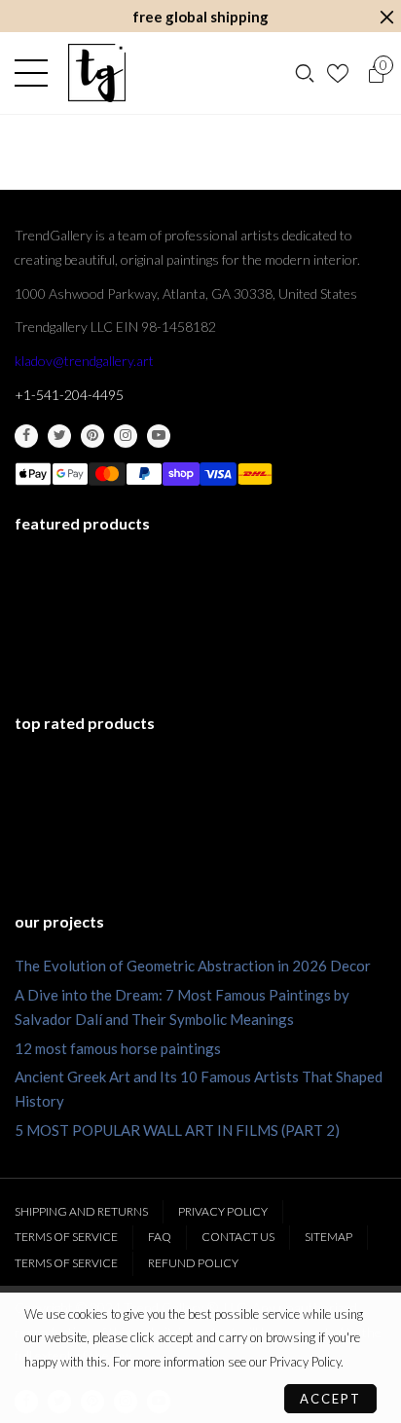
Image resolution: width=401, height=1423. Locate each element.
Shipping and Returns (81, 1211)
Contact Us (237, 1236)
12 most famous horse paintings (118, 1048)
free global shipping (200, 16)
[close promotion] (386, 17)
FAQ (159, 1236)
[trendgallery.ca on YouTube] (158, 436)
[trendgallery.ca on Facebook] (26, 436)
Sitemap (328, 1236)
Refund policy (193, 1263)
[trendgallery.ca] (96, 73)
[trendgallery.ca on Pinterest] (92, 436)
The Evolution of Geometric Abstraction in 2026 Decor (193, 965)
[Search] (304, 73)
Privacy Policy (223, 1211)
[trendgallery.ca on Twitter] (59, 436)
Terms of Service (66, 1236)
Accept (330, 1398)
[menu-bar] (36, 73)
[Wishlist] (340, 73)
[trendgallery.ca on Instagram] (125, 436)
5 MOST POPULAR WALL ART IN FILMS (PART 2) (177, 1130)
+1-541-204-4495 (69, 394)
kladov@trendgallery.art (84, 360)
